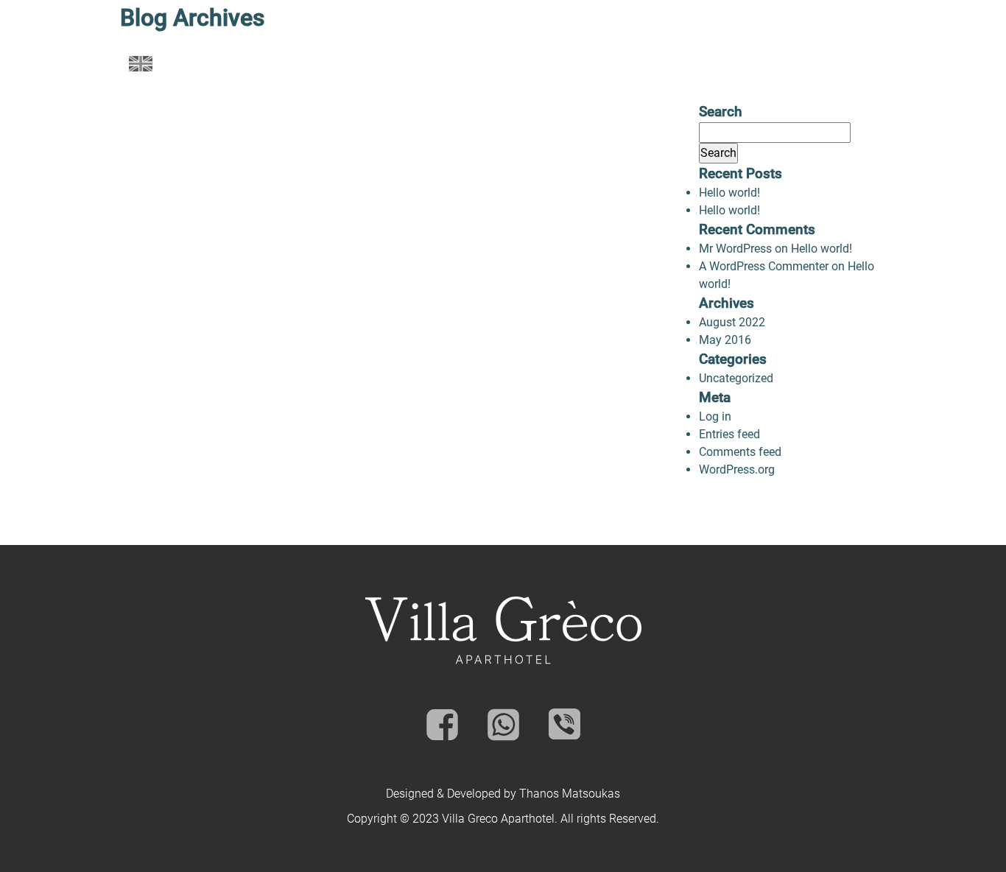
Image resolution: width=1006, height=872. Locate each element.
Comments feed (740, 452)
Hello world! (729, 193)
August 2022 (732, 322)
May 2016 (725, 340)
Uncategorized (736, 378)
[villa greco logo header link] (503, 63)
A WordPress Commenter (764, 266)
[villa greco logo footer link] (503, 630)
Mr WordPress (735, 249)
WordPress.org (737, 470)
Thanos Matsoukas (569, 794)
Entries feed (729, 434)
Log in (715, 416)
